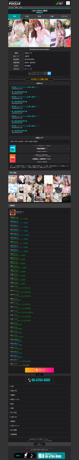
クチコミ (64, 16)
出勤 (52, 16)
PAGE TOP (39, 444)
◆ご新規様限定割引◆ (19, 92)
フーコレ (11, 7)
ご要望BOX (23, 167)
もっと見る (39, 199)
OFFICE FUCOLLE (41, 450)
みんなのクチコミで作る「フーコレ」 (39, 439)
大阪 (20, 7)
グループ (28, 69)
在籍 (27, 16)
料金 (39, 16)
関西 (16, 7)
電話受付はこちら (53, 456)
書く (32, 457)
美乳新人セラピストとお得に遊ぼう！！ (25, 87)
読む (25, 457)
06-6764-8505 (29, 59)
